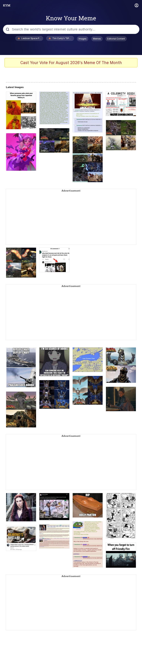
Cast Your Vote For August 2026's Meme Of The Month (71, 62)
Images (83, 38)
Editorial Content (116, 38)
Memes (97, 38)
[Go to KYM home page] (6, 5)
